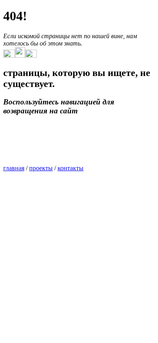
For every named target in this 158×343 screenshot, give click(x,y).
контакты (70, 168)
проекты (41, 168)
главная (13, 168)
